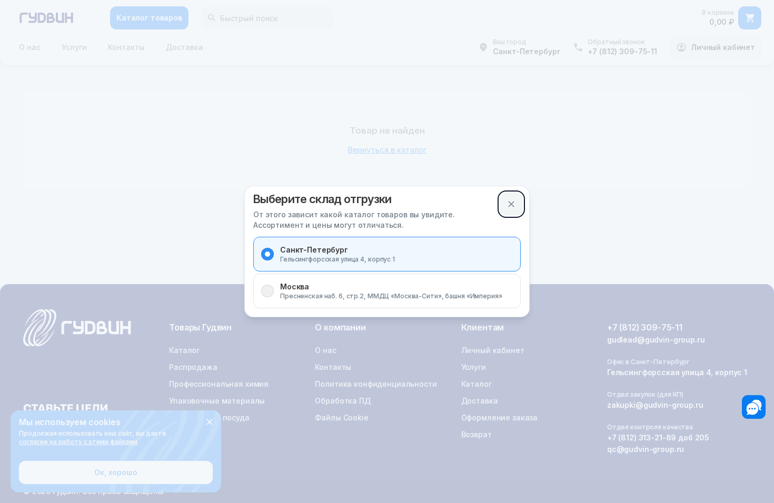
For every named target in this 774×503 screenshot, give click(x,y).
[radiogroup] (387, 272)
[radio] (267, 254)
